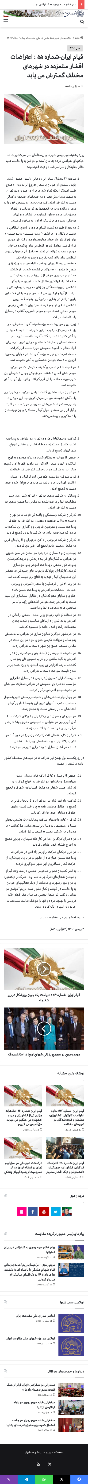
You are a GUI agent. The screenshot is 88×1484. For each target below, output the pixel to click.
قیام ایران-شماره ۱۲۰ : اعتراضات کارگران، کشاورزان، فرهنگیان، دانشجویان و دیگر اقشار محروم (65, 1167)
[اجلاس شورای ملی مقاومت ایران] (71, 1323)
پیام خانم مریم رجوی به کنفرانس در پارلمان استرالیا (48, 5)
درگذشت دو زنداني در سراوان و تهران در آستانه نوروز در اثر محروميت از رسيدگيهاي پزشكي (23, 1167)
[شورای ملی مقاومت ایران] (44, 13)
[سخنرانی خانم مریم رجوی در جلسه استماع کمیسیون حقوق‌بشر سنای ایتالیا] (71, 1425)
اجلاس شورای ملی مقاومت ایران (35, 1316)
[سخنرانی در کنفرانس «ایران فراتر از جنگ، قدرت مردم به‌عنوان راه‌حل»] (71, 1390)
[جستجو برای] (82, 21)
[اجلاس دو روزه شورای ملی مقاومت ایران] (71, 1346)
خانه (77, 38)
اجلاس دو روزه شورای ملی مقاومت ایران (31, 1339)
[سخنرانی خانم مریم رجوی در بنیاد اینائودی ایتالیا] (71, 1407)
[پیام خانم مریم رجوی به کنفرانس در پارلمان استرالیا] (71, 1252)
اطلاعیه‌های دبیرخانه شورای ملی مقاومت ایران (46, 38)
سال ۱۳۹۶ (12, 38)
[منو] (6, 21)
